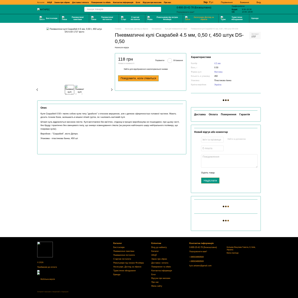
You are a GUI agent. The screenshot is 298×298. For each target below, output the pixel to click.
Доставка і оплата (80, 2)
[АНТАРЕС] (45, 249)
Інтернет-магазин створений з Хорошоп (52, 292)
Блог (138, 2)
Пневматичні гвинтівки (78, 18)
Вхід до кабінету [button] (159, 247)
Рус (211, 2)
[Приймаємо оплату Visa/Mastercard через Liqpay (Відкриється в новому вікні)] (60, 271)
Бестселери (51, 18)
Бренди (254, 18)
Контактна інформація (123, 2)
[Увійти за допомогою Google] (254, 139)
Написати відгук (122, 47)
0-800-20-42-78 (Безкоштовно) (194, 7)
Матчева (218, 72)
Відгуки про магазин (152, 2)
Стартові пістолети (135, 18)
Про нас (167, 2)
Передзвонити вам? (185, 12)
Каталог (41, 2)
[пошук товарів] (158, 9)
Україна (217, 84)
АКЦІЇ (49, 2)
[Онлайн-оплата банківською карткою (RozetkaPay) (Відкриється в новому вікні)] (60, 274)
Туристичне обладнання (237, 18)
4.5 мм (217, 63)
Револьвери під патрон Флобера (167, 18)
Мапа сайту (156, 286)
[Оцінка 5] (239, 172)
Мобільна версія (47, 279)
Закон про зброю (62, 2)
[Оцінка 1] (219, 172)
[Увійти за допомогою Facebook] (249, 139)
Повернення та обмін (101, 2)
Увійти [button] (126, 69)
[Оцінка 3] (229, 172)
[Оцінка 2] (224, 172)
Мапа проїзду (233, 253)
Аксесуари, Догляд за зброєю (204, 18)
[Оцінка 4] (234, 172)
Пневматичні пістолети (107, 18)
